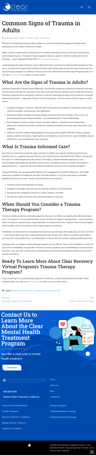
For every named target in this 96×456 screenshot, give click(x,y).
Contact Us (55, 397)
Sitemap (65, 451)
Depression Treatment (12, 428)
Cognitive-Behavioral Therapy (63, 417)
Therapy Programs (58, 405)
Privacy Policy (55, 451)
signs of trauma (18, 290)
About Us (54, 385)
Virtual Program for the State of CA (79, 448)
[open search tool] (82, 7)
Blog (52, 391)
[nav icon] (89, 7)
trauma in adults (33, 290)
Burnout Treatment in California (16, 417)
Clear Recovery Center (14, 38)
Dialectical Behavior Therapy (63, 411)
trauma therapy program (49, 59)
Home (52, 379)
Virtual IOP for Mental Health (14, 405)
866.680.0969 (15, 75)
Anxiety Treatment (10, 411)
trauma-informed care (51, 290)
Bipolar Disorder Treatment (14, 423)
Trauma (46, 38)
